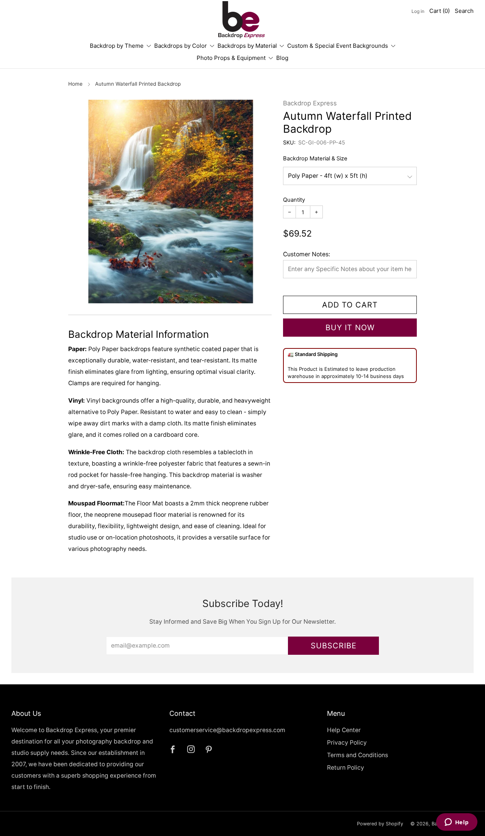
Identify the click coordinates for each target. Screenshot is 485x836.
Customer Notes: (306, 254)
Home (75, 84)
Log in (417, 11)
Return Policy (345, 767)
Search (464, 10)
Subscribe (334, 645)
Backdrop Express (310, 103)
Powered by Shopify (380, 824)
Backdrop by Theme (117, 45)
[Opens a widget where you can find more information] (456, 822)
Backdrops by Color (180, 45)
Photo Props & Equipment (231, 57)
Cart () (439, 10)
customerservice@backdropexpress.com (227, 730)
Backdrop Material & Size (315, 158)
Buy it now (350, 327)
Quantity (294, 199)
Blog (282, 57)
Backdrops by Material (247, 45)
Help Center (344, 730)
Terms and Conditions (357, 755)
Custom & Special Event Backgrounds (337, 45)
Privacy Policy (347, 742)
